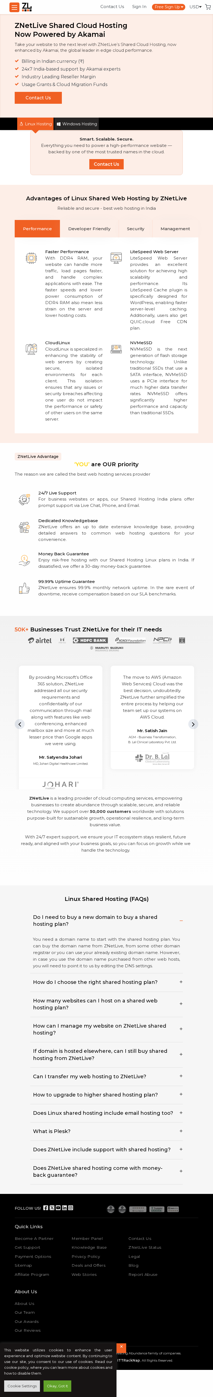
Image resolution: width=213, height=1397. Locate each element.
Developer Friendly (89, 228)
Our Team (25, 1312)
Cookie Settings (22, 1386)
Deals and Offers (88, 1265)
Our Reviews (28, 1330)
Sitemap (23, 1265)
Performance (37, 228)
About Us (24, 1303)
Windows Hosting (79, 123)
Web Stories (84, 1274)
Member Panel (87, 1238)
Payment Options (33, 1256)
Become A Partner (34, 1238)
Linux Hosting (38, 123)
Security (135, 228)
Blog (133, 1265)
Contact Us (112, 6)
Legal (134, 1256)
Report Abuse (143, 1274)
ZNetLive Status (144, 1247)
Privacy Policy (86, 1256)
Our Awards (27, 1321)
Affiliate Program (32, 1274)
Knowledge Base (89, 1247)
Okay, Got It (57, 1386)
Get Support (27, 1247)
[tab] (37, 228)
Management (175, 228)
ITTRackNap (128, 1360)
